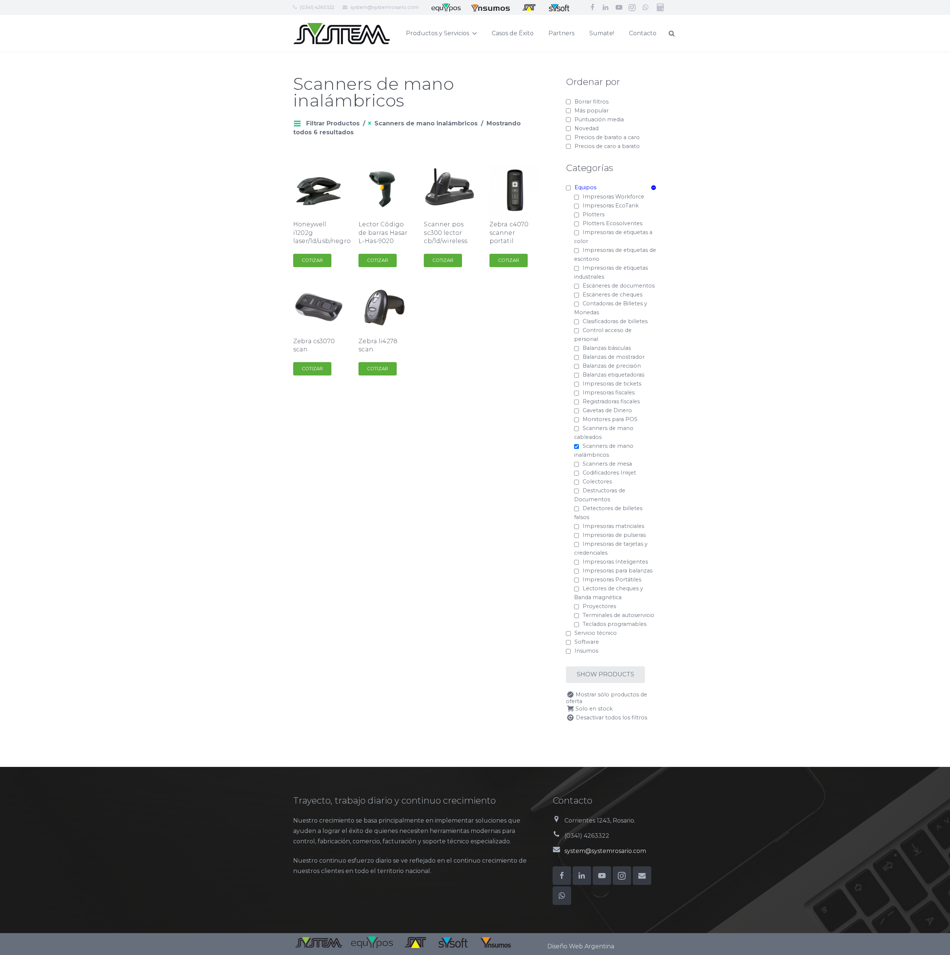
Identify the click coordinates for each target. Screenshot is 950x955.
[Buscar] (671, 33)
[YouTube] (619, 7)
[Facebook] (592, 7)
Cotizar (312, 260)
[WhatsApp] (645, 7)
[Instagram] (632, 7)
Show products (605, 674)
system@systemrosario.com (384, 7)
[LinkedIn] (605, 7)
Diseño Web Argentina (580, 946)
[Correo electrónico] (642, 875)
